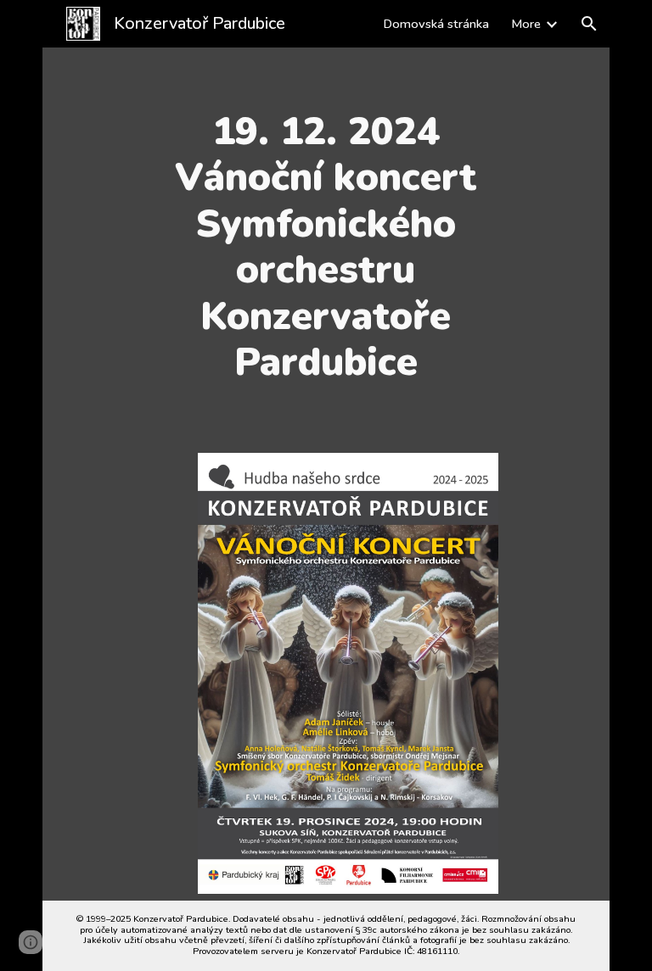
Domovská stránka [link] (436, 23)
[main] (326, 247)
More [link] (526, 23)
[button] (589, 23)
